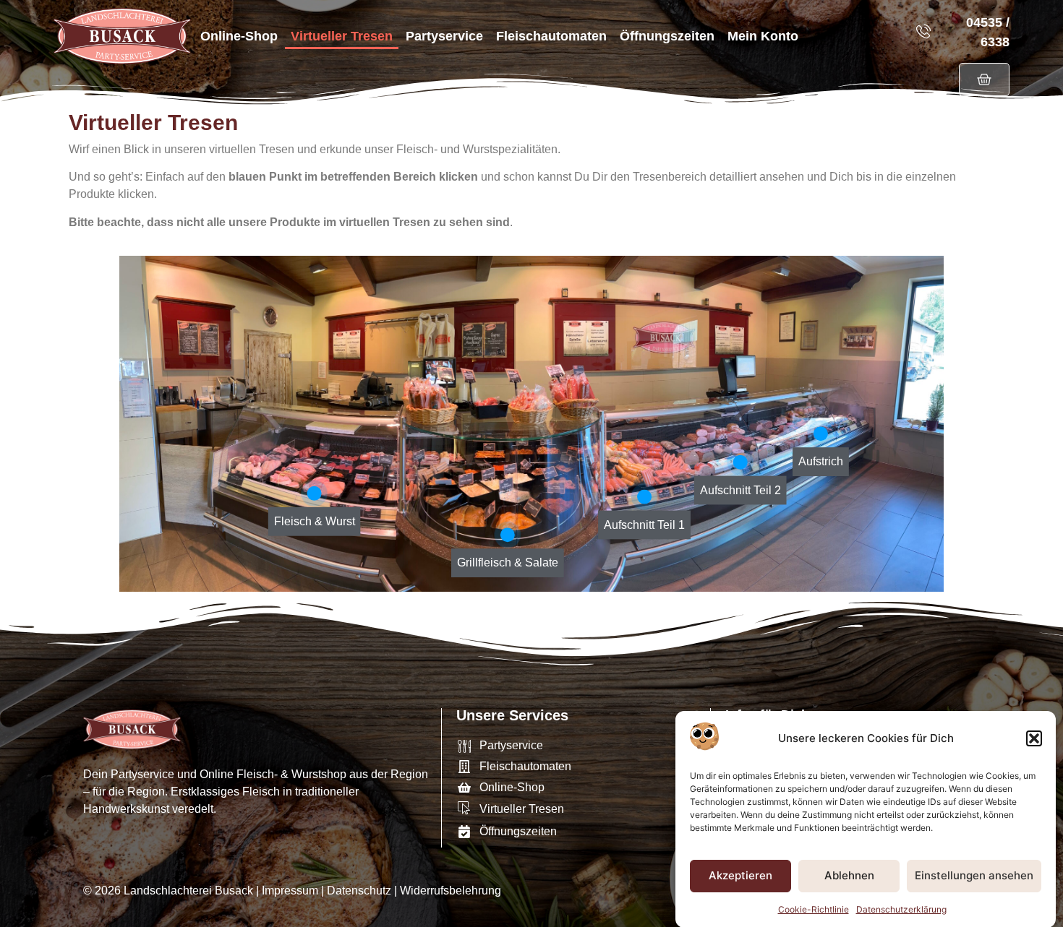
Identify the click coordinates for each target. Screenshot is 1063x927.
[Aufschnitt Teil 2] (740, 462)
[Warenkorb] (984, 79)
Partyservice (444, 36)
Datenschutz (359, 890)
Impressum (290, 890)
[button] (1034, 738)
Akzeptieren (740, 875)
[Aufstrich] (821, 433)
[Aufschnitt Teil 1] (644, 496)
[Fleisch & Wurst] (314, 493)
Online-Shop (239, 36)
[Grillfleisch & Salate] (508, 535)
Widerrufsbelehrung (450, 890)
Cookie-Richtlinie (813, 908)
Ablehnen (849, 875)
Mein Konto (762, 36)
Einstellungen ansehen (974, 875)
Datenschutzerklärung (901, 908)
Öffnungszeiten (667, 36)
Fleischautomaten (551, 36)
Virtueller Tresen (342, 36)
